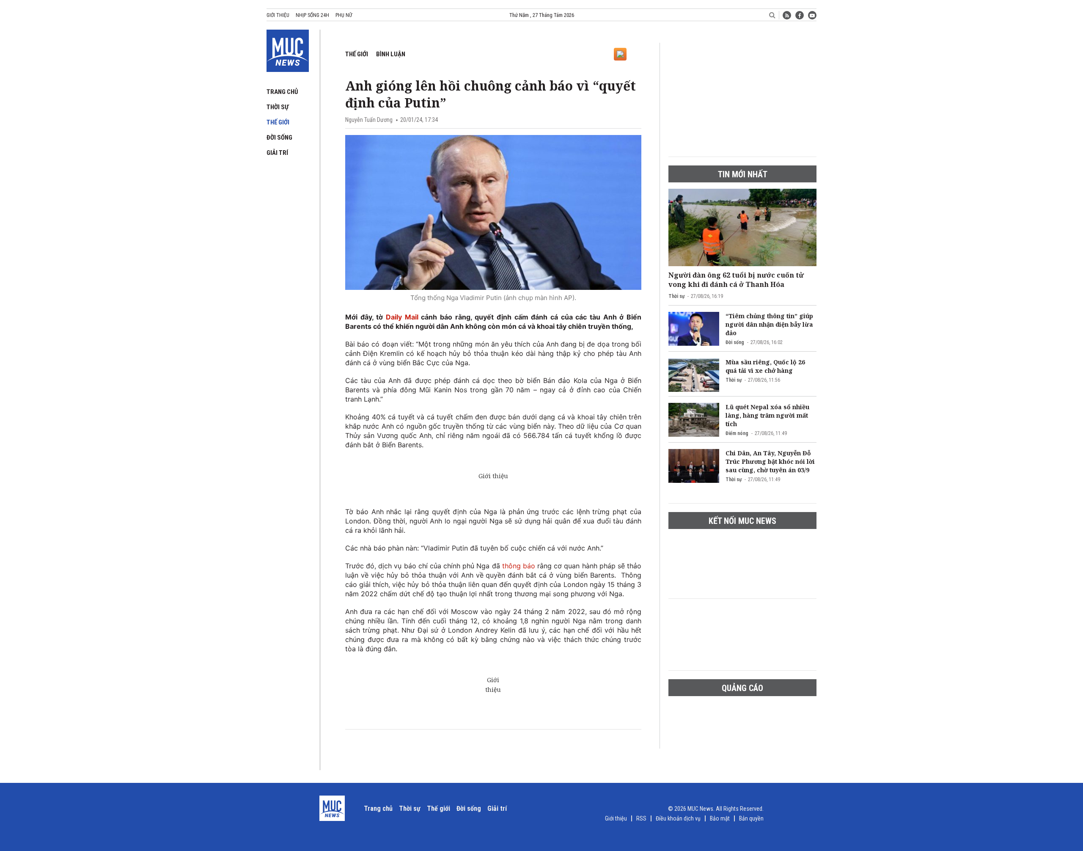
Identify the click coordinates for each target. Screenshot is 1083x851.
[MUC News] (288, 49)
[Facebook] (799, 15)
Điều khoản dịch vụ (678, 818)
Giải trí (277, 153)
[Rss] (787, 15)
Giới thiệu (278, 15)
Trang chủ (282, 92)
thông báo (517, 566)
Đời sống (279, 137)
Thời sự (278, 107)
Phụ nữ (343, 15)
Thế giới (278, 122)
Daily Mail (402, 317)
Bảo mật (720, 818)
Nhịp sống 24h (312, 15)
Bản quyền (751, 818)
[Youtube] (812, 15)
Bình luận (390, 54)
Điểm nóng (737, 433)
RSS (641, 818)
